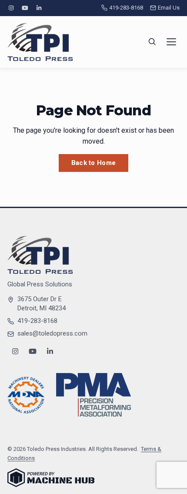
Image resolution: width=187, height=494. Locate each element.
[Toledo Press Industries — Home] (40, 42)
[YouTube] (24, 8)
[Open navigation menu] (171, 42)
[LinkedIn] (39, 8)
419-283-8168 (126, 7)
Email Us (169, 7)
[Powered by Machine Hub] (50, 477)
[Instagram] (10, 8)
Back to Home (93, 163)
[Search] (152, 41)
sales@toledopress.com (52, 333)
